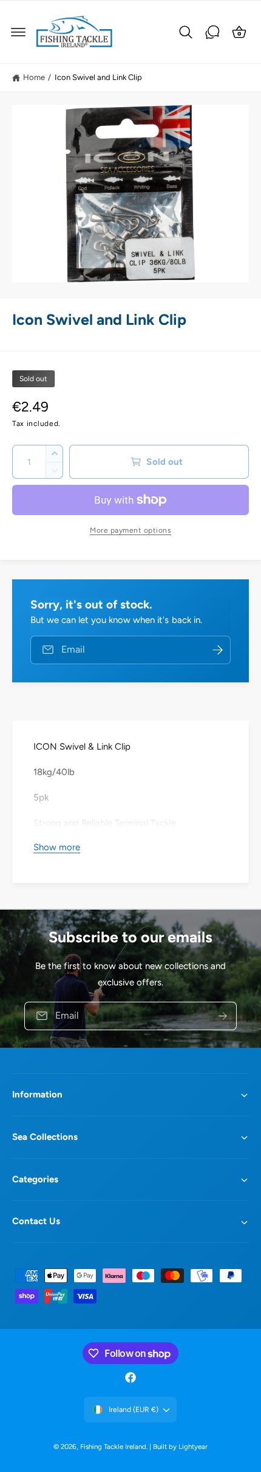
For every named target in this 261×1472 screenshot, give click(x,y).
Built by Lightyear (180, 1446)
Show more (56, 847)
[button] (18, 32)
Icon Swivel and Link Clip (98, 77)
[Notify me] (217, 650)
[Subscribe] (222, 1015)
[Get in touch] (212, 32)
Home (34, 77)
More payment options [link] (130, 530)
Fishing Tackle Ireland (113, 1446)
